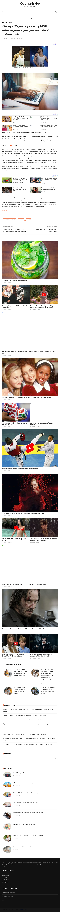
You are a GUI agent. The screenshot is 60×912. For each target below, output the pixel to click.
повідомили (9, 145)
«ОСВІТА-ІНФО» (23, 910)
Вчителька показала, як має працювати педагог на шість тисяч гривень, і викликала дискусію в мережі (29, 710)
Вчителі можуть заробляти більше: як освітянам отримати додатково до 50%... (14, 230)
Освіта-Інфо (30, 3)
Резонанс (4, 877)
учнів (29, 219)
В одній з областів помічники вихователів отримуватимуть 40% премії (22, 730)
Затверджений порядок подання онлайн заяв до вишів (28, 835)
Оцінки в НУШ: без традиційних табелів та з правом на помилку (30, 792)
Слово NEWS (6, 879)
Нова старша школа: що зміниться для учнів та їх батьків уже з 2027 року (23, 719)
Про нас (4, 900)
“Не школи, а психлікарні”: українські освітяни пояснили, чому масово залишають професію (28, 744)
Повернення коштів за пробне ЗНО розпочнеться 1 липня (28, 812)
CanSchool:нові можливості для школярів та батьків (27, 802)
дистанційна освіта (7, 22)
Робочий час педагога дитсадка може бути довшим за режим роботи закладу (24, 715)
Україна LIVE (5, 875)
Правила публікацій (7, 896)
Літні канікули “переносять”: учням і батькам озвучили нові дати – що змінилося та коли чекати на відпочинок (29, 739)
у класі (21, 219)
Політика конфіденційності (9, 892)
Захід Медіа (5, 881)
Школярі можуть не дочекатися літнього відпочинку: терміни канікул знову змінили (26, 734)
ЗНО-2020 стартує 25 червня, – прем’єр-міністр (26, 772)
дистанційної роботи (10, 219)
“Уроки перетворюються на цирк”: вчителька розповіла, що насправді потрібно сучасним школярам (27, 725)
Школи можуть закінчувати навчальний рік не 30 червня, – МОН (44, 230)
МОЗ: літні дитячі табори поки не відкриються (25, 782)
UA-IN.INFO (5, 883)
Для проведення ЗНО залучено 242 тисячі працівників (27, 847)
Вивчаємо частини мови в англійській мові (24, 824)
